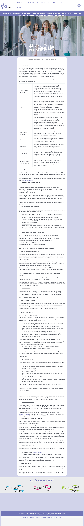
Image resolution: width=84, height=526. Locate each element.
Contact (24, 517)
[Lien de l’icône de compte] (79, 5)
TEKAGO (49, 515)
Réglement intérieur (57, 517)
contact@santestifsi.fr (28, 180)
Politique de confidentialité (46, 517)
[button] (23, 2)
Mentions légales (30, 517)
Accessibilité (37, 517)
